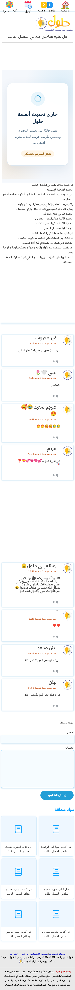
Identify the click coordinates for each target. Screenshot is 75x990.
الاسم (70, 732)
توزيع (28, 11)
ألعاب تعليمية (10, 11)
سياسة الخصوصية (39, 954)
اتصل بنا (14, 954)
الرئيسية (65, 10)
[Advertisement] (38, 57)
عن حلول (24, 954)
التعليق (69, 747)
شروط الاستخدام (57, 954)
